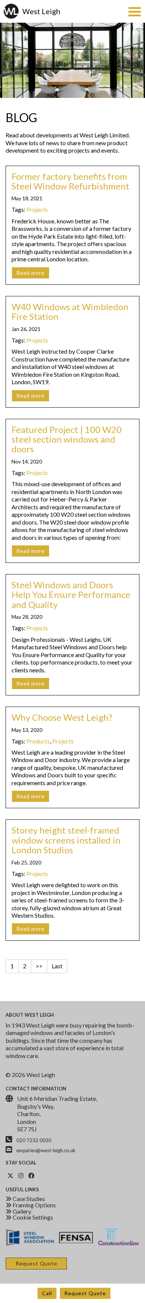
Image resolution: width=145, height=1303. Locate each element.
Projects (37, 209)
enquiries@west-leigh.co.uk (45, 1150)
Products (38, 741)
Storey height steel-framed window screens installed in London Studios (66, 840)
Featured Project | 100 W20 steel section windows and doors (67, 439)
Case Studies (28, 1198)
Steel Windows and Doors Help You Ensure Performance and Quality (71, 594)
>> (39, 965)
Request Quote (85, 1293)
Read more (30, 273)
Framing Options (34, 1204)
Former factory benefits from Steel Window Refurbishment (70, 181)
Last (57, 965)
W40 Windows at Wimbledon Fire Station (70, 311)
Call (47, 1293)
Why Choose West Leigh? (62, 717)
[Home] (12, 11)
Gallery (21, 1211)
